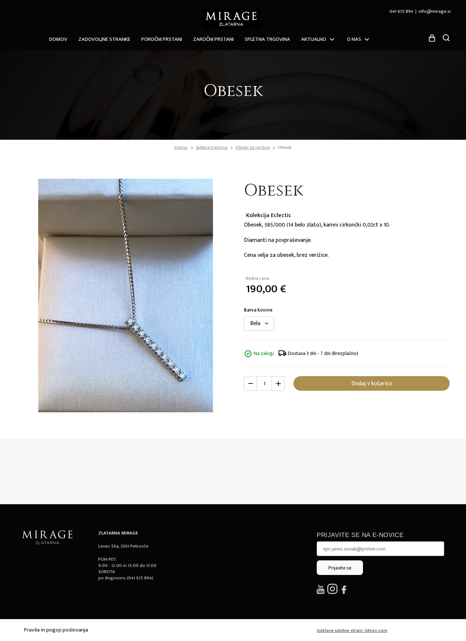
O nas (354, 39)
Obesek (285, 147)
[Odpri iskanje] (446, 37)
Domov (58, 39)
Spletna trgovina (267, 39)
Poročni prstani (161, 39)
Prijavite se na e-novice (360, 535)
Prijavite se (339, 568)
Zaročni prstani (213, 39)
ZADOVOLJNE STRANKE (104, 39)
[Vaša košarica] (432, 38)
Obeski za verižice (253, 147)
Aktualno (313, 39)
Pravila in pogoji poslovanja (56, 629)
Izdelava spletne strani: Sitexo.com (352, 630)
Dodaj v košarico (371, 384)
